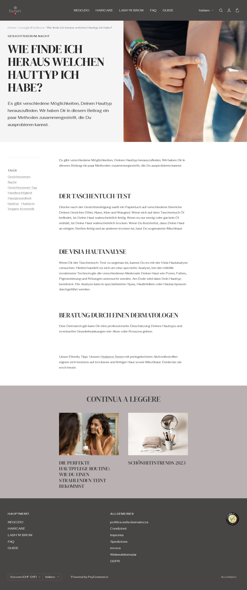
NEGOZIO (81, 10)
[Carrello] (237, 10)
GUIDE (168, 10)
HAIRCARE (104, 10)
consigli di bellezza (31, 27)
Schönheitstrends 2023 (157, 462)
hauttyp (13, 204)
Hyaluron (28, 204)
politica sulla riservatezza (129, 522)
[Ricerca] (221, 10)
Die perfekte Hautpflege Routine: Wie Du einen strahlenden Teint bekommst (84, 474)
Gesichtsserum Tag (22, 188)
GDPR (115, 561)
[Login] (229, 10)
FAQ (153, 10)
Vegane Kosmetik (21, 209)
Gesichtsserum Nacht (29, 36)
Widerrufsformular (123, 555)
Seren (119, 357)
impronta (117, 535)
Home (12, 27)
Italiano (204, 10)
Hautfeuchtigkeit (20, 193)
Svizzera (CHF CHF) (23, 577)
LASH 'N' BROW (131, 10)
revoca (115, 548)
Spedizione (119, 542)
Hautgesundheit (19, 198)
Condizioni (118, 528)
